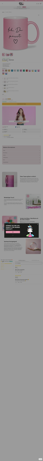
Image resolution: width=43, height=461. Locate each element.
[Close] (38, 224)
